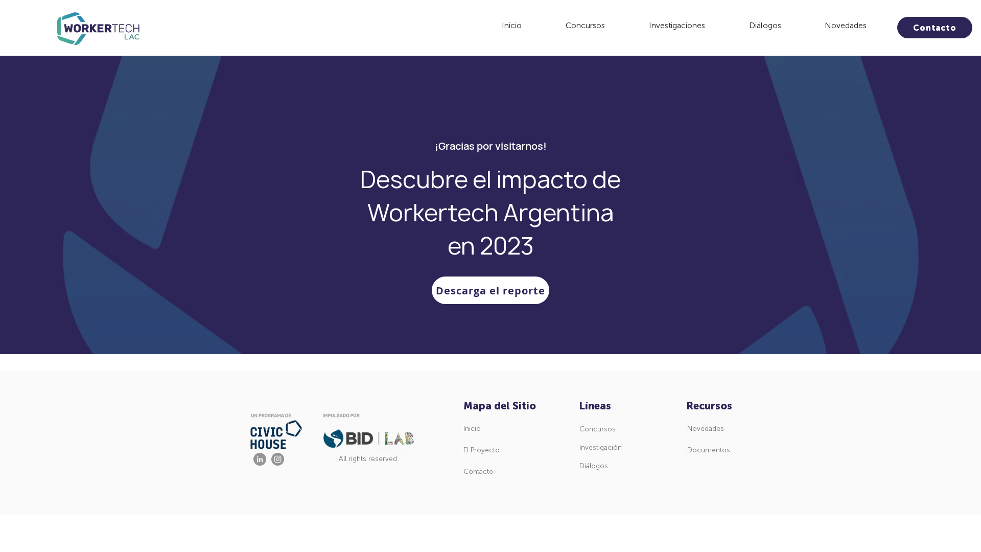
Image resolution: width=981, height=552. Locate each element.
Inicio (472, 428)
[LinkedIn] (259, 459)
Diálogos (593, 466)
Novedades (705, 428)
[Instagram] (277, 459)
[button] (585, 25)
